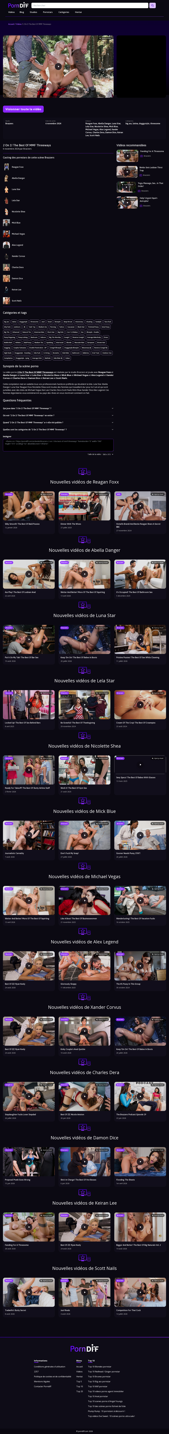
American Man (39, 332)
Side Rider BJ (58, 358)
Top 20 (79, 1391)
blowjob (57, 322)
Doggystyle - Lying (22, 358)
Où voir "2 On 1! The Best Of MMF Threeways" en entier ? (28, 415)
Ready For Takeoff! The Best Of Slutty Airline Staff (27, 788)
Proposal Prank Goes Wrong (17, 1180)
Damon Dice (17, 278)
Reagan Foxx (18, 167)
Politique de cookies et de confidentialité (52, 1376)
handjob (98, 322)
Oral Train (95, 353)
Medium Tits (39, 342)
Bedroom (34, 337)
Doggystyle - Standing (23, 353)
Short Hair (51, 332)
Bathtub (47, 358)
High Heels (8, 353)
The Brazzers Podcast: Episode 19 (131, 1114)
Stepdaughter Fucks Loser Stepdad (20, 1114)
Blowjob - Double (93, 332)
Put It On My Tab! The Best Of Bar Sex (21, 657)
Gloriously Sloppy (68, 984)
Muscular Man (79, 342)
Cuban (67, 358)
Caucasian (70, 327)
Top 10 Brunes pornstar (99, 1376)
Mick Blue (16, 223)
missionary (79, 322)
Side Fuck (37, 353)
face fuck (108, 322)
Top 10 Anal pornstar (98, 1396)
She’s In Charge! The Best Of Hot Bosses (78, 1180)
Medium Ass (43, 327)
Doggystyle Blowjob (71, 348)
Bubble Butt (8, 342)
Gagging (7, 348)
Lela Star (16, 200)
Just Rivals (65, 1310)
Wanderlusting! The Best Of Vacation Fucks (135, 918)
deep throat (68, 322)
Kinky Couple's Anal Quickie (73, 1049)
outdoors (17, 327)
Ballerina (86, 353)
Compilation (8, 358)
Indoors (43, 337)
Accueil (11, 24)
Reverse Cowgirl (78, 337)
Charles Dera (18, 267)
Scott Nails (17, 301)
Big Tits (6, 332)
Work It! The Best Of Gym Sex (74, 788)
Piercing (53, 327)
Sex (82, 332)
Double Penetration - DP (38, 348)
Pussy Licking (23, 337)
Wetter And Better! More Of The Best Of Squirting (83, 592)
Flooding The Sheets (125, 1180)
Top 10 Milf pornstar (97, 1386)
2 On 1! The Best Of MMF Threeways (37, 24)
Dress (106, 337)
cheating (89, 322)
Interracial (59, 342)
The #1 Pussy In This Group (128, 984)
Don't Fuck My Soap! (70, 853)
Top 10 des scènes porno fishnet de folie (107, 1406)
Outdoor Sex (107, 353)
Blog (22, 12)
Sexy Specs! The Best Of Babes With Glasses (135, 777)
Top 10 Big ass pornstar (99, 1381)
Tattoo (61, 327)
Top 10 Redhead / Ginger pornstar (104, 1371)
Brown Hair (101, 342)
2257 (36, 1371)
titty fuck (7, 327)
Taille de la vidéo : (95, 454)
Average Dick (37, 358)
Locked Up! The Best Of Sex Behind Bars (22, 723)
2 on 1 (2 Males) (72, 332)
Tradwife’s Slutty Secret (15, 1310)
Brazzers (9, 123)
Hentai (78, 12)
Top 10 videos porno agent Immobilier (106, 1391)
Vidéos (11, 12)
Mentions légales (42, 1381)
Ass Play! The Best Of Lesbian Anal (20, 592)
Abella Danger (18, 178)
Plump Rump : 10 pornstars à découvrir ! (106, 1411)
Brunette (56, 353)
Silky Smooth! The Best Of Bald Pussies (22, 524)
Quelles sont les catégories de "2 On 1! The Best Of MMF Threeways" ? (35, 429)
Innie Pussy (105, 327)
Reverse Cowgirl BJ (100, 348)
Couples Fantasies (19, 348)
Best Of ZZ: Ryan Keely (15, 984)
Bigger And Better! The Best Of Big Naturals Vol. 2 (138, 1245)
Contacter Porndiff (42, 1386)
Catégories (64, 12)
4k (24, 327)
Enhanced (16, 332)
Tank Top (32, 327)
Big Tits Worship (55, 337)
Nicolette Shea (18, 211)
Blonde (69, 342)
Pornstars (48, 12)
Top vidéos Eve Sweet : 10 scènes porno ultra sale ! (111, 1416)
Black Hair (81, 327)
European (90, 342)
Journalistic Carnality (14, 853)
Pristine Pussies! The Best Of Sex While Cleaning (137, 657)
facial (50, 322)
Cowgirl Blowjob (55, 348)
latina (14, 322)
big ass (6, 322)
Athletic (18, 342)
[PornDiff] (18, 5)
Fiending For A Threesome (152, 151)
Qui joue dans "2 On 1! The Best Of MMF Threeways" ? (27, 408)
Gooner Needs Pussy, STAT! (128, 853)
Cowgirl (66, 337)
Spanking (49, 342)
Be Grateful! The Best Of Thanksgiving (78, 723)
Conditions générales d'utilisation (49, 1366)
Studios (33, 12)
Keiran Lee (16, 289)
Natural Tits (27, 332)
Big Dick (60, 332)
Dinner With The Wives (71, 524)
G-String (47, 353)
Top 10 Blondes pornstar (99, 1366)
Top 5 (79, 1381)
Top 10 (79, 1386)
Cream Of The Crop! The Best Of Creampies (135, 723)
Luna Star (16, 189)
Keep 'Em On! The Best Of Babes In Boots (79, 657)
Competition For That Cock (128, 1310)
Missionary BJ (86, 348)
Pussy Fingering (9, 337)
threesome (34, 322)
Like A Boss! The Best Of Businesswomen (79, 918)
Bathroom (76, 353)
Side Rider (65, 353)
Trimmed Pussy (93, 327)
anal (43, 322)
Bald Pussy (27, 342)
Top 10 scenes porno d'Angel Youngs (105, 1401)
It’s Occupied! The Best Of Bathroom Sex (134, 592)
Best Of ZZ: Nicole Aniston (72, 1114)
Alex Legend (17, 245)
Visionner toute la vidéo (23, 109)
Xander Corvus (18, 256)
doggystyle (23, 322)
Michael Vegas (18, 234)
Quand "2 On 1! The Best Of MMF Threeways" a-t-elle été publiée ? (33, 422)
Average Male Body (94, 337)
